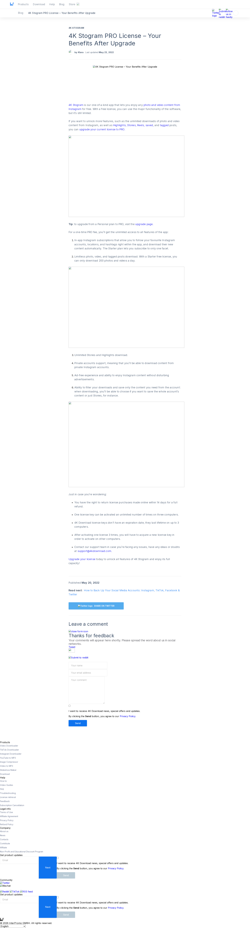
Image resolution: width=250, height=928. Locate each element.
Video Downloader (9, 745)
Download (5, 774)
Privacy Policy (6, 820)
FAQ (2, 789)
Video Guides (6, 785)
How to (3, 781)
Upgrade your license (82, 559)
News (2, 835)
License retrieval (8, 797)
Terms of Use (6, 812)
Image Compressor (9, 762)
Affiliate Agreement (9, 816)
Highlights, (120, 125)
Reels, (141, 125)
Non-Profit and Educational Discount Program (21, 851)
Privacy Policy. (128, 716)
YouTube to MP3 (8, 758)
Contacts (4, 839)
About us (4, 831)
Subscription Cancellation (12, 805)
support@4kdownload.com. (95, 551)
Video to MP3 (6, 766)
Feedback (5, 801)
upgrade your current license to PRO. (102, 129)
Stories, (132, 125)
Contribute (5, 843)
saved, (150, 125)
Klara (81, 52)
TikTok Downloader (9, 750)
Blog (21, 12)
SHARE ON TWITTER (104, 606)
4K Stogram (76, 27)
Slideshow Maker (8, 770)
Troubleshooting (8, 793)
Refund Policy (6, 824)
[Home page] (12, 4)
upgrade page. (144, 224)
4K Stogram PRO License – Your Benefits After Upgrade (115, 39)
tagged (164, 125)
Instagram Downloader (10, 754)
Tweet (72, 647)
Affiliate (3, 847)
